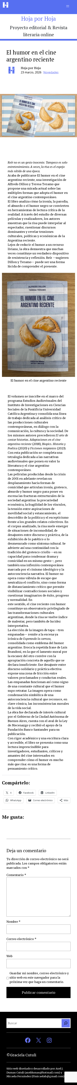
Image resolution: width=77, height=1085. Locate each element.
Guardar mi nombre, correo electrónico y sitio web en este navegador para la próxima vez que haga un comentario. (39, 977)
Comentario (16, 875)
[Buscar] (66, 1023)
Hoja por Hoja (38, 18)
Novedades (51, 72)
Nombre (13, 921)
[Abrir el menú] (68, 6)
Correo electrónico (21, 939)
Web (9, 956)
